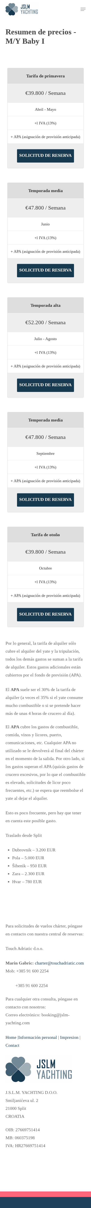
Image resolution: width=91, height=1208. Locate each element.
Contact (12, 1045)
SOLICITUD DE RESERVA (45, 155)
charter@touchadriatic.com (59, 963)
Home (11, 1037)
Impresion (69, 1037)
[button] (83, 9)
